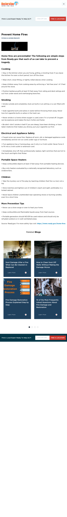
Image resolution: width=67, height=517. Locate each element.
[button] (32, 327)
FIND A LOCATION (58, 19)
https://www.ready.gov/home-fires (51, 223)
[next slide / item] (63, 284)
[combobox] (42, 19)
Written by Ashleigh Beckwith (10, 38)
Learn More (11, 272)
